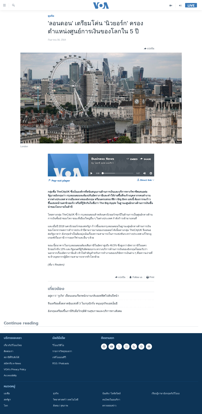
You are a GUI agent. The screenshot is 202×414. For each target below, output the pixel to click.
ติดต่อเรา (8, 351)
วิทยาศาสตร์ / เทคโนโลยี (65, 399)
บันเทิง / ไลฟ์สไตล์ (111, 393)
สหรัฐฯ (7, 399)
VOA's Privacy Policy (15, 369)
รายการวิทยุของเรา (62, 351)
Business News (102, 158)
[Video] (171, 5)
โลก (6, 405)
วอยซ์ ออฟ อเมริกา (104, 163)
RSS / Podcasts (60, 363)
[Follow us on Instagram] (126, 346)
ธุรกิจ (51, 16)
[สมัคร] (149, 346)
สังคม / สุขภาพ (60, 405)
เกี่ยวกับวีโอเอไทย (13, 345)
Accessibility (10, 375)
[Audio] (180, 5)
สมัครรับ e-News (12, 363)
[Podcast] (141, 346)
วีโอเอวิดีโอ (58, 345)
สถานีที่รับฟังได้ (11, 357)
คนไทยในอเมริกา (111, 399)
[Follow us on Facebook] (104, 346)
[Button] (149, 49)
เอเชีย (7, 393)
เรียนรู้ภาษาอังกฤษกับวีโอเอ (166, 393)
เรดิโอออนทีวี (59, 357)
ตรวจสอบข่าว (109, 405)
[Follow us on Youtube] (111, 346)
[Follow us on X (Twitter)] (119, 346)
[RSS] (134, 346)
